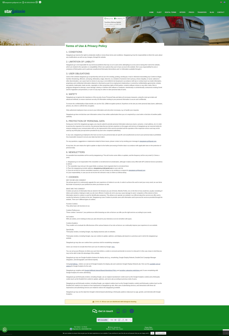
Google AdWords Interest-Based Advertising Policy (100, 270)
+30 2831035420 (29, 2)
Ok (152, 333)
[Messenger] (40, 2)
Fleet (159, 12)
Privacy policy (160, 333)
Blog (212, 12)
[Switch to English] (221, 2)
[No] (227, 333)
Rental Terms (170, 12)
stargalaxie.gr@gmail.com (13, 2)
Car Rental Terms (148, 329)
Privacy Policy (148, 327)
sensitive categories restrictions (130, 270)
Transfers (202, 12)
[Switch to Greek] (224, 2)
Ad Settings (74, 264)
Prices (191, 12)
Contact (220, 12)
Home (151, 12)
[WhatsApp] (36, 2)
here (113, 247)
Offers (182, 12)
